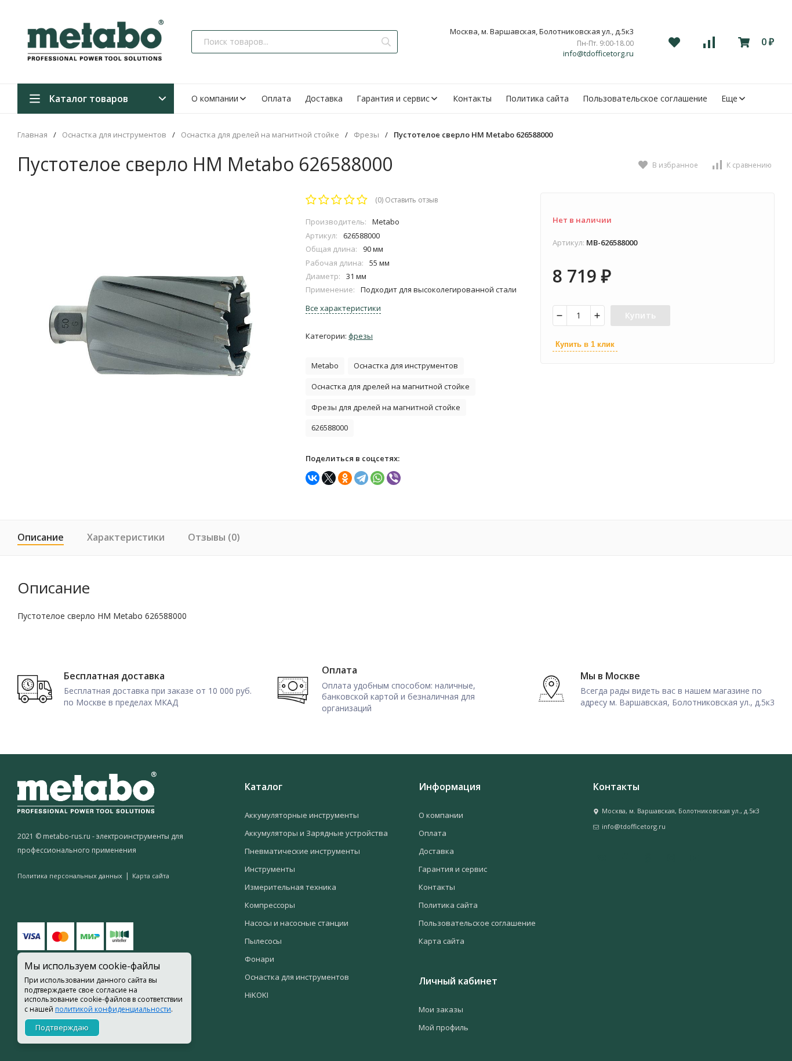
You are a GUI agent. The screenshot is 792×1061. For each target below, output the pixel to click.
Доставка (324, 98)
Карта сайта (150, 875)
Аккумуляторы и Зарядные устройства (316, 833)
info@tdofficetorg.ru (598, 53)
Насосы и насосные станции (296, 923)
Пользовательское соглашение (645, 98)
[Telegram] (361, 478)
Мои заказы (441, 1009)
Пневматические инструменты (302, 851)
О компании (214, 98)
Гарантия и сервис (393, 98)
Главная (32, 135)
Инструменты (270, 869)
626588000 (329, 427)
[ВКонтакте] (312, 478)
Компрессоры (270, 905)
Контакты (472, 98)
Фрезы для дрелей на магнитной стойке (385, 407)
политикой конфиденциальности (113, 1009)
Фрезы (366, 135)
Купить (640, 315)
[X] (329, 478)
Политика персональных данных (69, 875)
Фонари (259, 959)
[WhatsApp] (377, 478)
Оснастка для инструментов (114, 135)
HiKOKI (256, 995)
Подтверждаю (62, 1027)
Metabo (325, 365)
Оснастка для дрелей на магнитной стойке (260, 135)
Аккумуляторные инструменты (302, 815)
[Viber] (394, 478)
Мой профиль (443, 1027)
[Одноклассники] (345, 478)
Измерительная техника (290, 887)
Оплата (276, 98)
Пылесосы (263, 941)
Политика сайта (537, 98)
